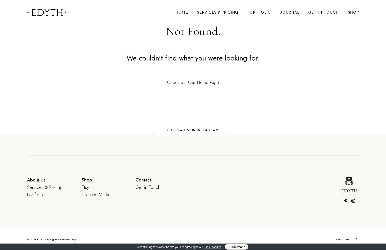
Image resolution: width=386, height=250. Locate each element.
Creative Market (97, 194)
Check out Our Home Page (193, 82)
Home (181, 12)
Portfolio (259, 12)
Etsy (85, 187)
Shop (353, 12)
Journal (289, 12)
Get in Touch (323, 12)
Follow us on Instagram (193, 130)
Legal (74, 239)
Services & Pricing (217, 12)
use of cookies (212, 247)
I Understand (236, 246)
